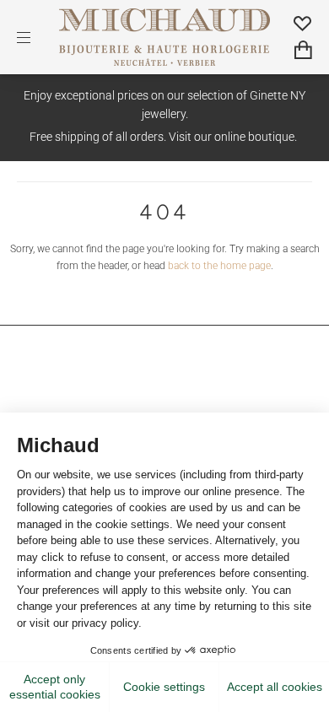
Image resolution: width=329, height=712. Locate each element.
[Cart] (303, 50)
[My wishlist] (303, 23)
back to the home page (219, 265)
